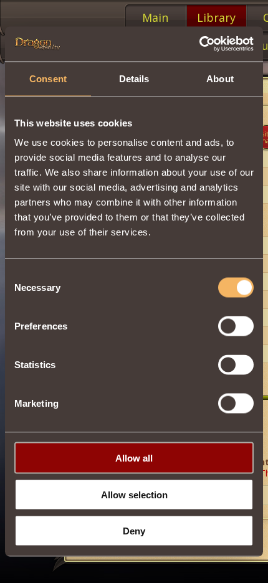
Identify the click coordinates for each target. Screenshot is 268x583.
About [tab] (220, 78)
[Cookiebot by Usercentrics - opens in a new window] (199, 44)
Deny (134, 531)
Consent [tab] (48, 78)
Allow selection (134, 494)
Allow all (134, 458)
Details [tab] (134, 78)
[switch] (236, 326)
